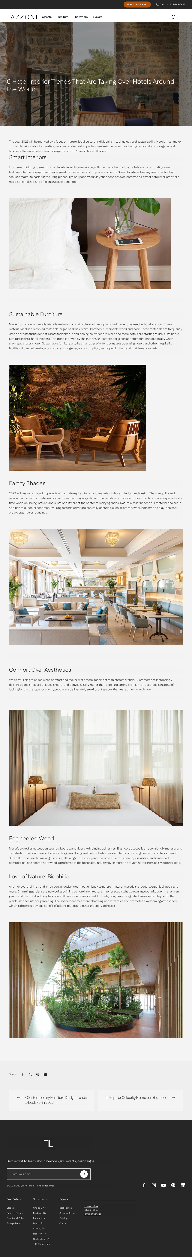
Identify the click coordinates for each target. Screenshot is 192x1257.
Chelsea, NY (39, 1208)
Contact (63, 1223)
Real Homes (65, 1208)
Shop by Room (67, 1213)
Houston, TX (39, 1233)
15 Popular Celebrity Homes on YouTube (135, 1097)
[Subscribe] (84, 1174)
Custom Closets (15, 1213)
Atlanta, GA (39, 1228)
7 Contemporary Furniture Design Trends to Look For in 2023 (55, 1100)
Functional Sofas (15, 1218)
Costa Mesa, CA (41, 1239)
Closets (11, 1208)
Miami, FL (38, 1223)
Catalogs (63, 1218)
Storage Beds (13, 1223)
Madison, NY (39, 1213)
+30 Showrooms (41, 1244)
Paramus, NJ (39, 1218)
